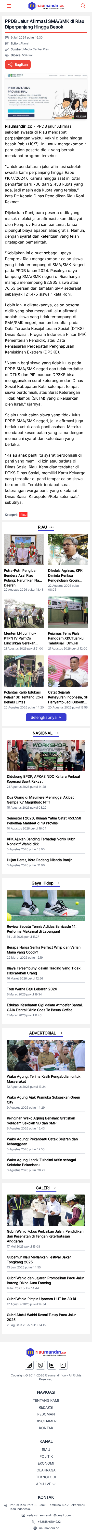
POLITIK (46, 1456)
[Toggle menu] (9, 6)
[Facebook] (51, 1365)
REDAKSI (46, 1407)
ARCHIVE (43, 1484)
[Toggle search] (83, 6)
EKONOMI (46, 1463)
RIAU (46, 1449)
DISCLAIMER (46, 1421)
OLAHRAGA (46, 1470)
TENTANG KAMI (46, 1400)
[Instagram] (29, 1365)
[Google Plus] (63, 1365)
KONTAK (46, 1428)
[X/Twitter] (40, 1365)
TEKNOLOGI (46, 1477)
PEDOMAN (46, 1414)
